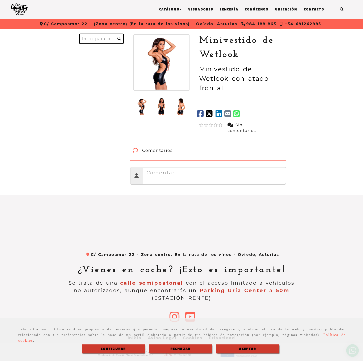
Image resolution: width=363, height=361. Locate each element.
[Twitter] (211, 115)
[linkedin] (220, 115)
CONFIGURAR (113, 349)
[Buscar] (342, 9)
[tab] (208, 150)
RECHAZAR (180, 349)
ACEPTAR (247, 349)
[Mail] (228, 115)
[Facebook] (201, 115)
